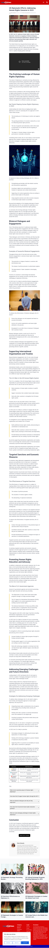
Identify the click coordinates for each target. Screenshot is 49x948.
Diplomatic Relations (19, 927)
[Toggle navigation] (43, 2)
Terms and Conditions (28, 932)
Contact (27, 928)
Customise (8, 942)
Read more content (24, 835)
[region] (17, 938)
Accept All (25, 942)
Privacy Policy (29, 929)
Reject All (16, 942)
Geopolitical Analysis (19, 930)
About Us (28, 926)
